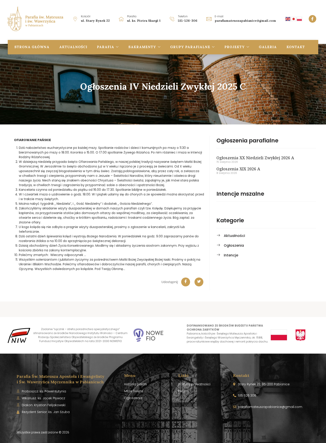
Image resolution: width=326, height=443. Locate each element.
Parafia (105, 47)
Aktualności (73, 47)
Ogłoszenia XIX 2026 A (238, 168)
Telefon (183, 16)
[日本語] (294, 18)
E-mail (219, 16)
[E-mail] (208, 18)
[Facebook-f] (312, 19)
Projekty (234, 47)
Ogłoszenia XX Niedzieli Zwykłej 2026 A (255, 157)
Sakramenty (142, 47)
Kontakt (296, 47)
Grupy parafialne (190, 47)
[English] (288, 18)
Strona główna (31, 47)
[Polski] (299, 18)
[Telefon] (172, 18)
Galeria (268, 47)
